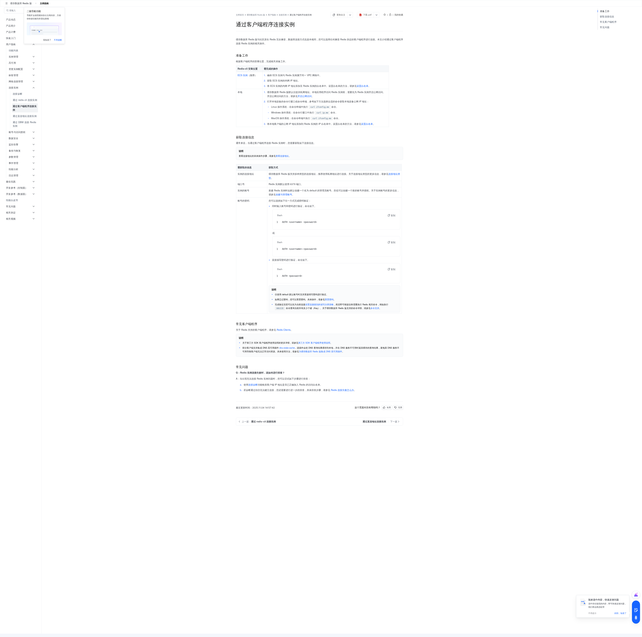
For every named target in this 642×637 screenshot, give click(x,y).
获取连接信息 (607, 16)
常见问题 (604, 27)
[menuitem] (21, 50)
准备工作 (604, 11)
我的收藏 (398, 14)
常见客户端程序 (608, 21)
